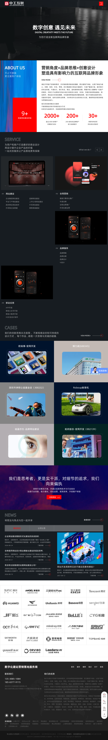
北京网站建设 (64, 721)
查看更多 (87, 520)
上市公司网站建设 (36, 201)
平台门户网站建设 (12, 201)
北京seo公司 (26, 721)
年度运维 (63, 201)
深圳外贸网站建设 (77, 721)
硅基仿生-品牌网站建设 (27, 429)
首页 (72, 667)
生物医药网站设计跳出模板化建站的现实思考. (24, 550)
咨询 (104, 697)
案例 (84, 667)
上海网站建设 (67, 724)
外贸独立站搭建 (12, 208)
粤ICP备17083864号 (59, 737)
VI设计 (62, 262)
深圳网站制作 (14, 724)
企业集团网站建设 (12, 198)
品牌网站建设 (34, 198)
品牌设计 (63, 259)
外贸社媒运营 (65, 208)
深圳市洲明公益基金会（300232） (27, 387)
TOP (104, 716)
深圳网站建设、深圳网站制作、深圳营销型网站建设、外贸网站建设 (43, 734)
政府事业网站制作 (12, 205)
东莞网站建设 (45, 724)
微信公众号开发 (12, 311)
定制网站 (52, 497)
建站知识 (17, 528)
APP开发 (9, 307)
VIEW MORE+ (86, 335)
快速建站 (35, 724)
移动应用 (10, 302)
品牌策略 (63, 253)
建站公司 (35, 721)
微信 (104, 710)
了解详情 (40, 545)
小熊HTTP (16, 721)
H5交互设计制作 (12, 317)
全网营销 (64, 193)
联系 (101, 667)
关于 (95, 667)
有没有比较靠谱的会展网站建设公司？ (21, 565)
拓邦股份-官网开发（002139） (81, 429)
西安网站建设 (78, 724)
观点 (90, 667)
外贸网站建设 (34, 205)
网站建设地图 (96, 734)
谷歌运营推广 (65, 205)
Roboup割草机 (81, 387)
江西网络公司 (13, 726)
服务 (78, 667)
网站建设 (10, 193)
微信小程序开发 (12, 314)
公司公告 (41, 528)
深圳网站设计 (90, 721)
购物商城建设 (34, 208)
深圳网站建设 (25, 724)
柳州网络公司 (53, 721)
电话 (104, 703)
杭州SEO (88, 724)
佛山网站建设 (56, 724)
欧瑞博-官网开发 (27, 346)
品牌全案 (63, 256)
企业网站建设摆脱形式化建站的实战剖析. (22, 536)
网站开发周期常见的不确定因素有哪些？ (76, 566)
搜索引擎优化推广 (66, 198)
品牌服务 (64, 248)
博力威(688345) (81, 346)
